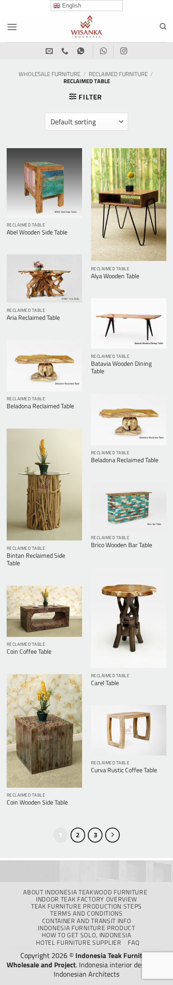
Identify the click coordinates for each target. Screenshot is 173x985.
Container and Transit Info (86, 920)
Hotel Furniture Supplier (78, 942)
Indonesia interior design (116, 964)
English (70, 5)
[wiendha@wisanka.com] (50, 51)
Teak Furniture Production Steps (86, 906)
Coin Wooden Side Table (37, 803)
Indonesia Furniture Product (86, 928)
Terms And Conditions (86, 913)
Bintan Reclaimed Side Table (36, 559)
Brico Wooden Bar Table (121, 545)
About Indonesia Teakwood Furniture (85, 892)
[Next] (112, 835)
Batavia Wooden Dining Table (121, 368)
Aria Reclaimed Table (33, 318)
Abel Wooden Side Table (37, 233)
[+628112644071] (66, 51)
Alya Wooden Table (115, 276)
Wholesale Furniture (49, 73)
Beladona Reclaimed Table (40, 406)
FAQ (133, 942)
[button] (12, 27)
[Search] (163, 26)
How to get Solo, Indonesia (86, 935)
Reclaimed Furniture (118, 73)
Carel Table (105, 683)
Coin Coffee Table (29, 652)
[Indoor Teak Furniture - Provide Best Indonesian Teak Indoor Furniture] (86, 26)
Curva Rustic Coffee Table (124, 770)
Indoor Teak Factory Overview (86, 899)
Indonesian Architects (86, 974)
